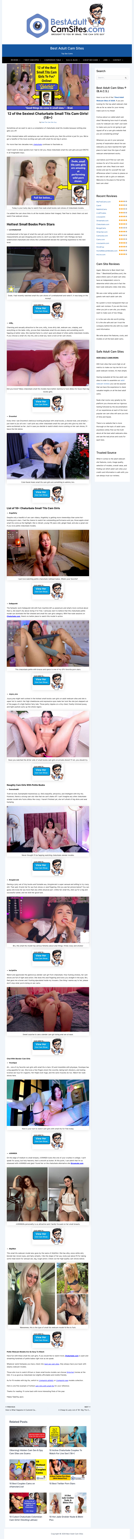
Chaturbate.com (102, 224)
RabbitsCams (101, 209)
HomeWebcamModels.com (106, 251)
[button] (19, 60)
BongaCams (101, 228)
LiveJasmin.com (102, 243)
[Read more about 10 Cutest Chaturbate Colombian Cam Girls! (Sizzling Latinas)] (28, 1503)
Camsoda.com (102, 236)
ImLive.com (100, 254)
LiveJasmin (100, 217)
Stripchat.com (102, 232)
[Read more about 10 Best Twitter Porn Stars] (68, 1470)
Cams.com (100, 239)
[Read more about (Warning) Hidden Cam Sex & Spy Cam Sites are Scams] (28, 1436)
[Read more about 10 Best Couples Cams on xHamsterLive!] (28, 1470)
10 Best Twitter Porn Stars (62, 1483)
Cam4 (98, 205)
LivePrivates (101, 213)
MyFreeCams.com (103, 202)
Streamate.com (102, 221)
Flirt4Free (100, 247)
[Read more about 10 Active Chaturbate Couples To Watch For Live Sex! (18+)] (68, 1436)
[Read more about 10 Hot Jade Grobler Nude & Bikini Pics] (68, 1503)
